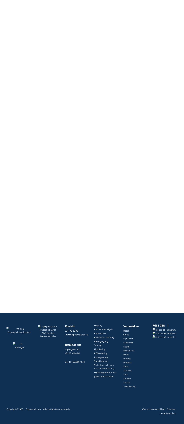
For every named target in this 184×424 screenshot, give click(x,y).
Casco (126, 335)
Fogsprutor (28, 19)
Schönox (127, 370)
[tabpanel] (126, 176)
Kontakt (47, 6)
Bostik (126, 331)
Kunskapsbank (93, 2)
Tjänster (63, 2)
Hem (6, 19)
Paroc (126, 354)
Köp (114, 59)
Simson (127, 378)
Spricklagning (101, 361)
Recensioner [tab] (89, 145)
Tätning (97, 345)
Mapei (126, 347)
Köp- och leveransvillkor (153, 409)
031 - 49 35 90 (71, 331)
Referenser (77, 2)
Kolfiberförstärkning (104, 337)
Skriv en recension (166, 144)
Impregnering (101, 357)
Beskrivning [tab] (84, 85)
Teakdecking (129, 386)
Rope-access (100, 333)
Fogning (98, 325)
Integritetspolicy (167, 413)
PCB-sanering (100, 353)
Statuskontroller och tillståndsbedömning (104, 367)
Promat (127, 358)
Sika (125, 374)
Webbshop (49, 2)
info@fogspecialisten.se (76, 335)
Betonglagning (101, 341)
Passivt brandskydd (103, 329)
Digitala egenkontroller (105, 372)
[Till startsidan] (7, 4)
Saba (125, 366)
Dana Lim (128, 339)
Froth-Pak (128, 343)
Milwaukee (128, 350)
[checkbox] (156, 156)
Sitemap (171, 409)
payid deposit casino (104, 376)
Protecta (127, 363)
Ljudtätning (99, 349)
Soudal (126, 382)
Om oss (107, 2)
